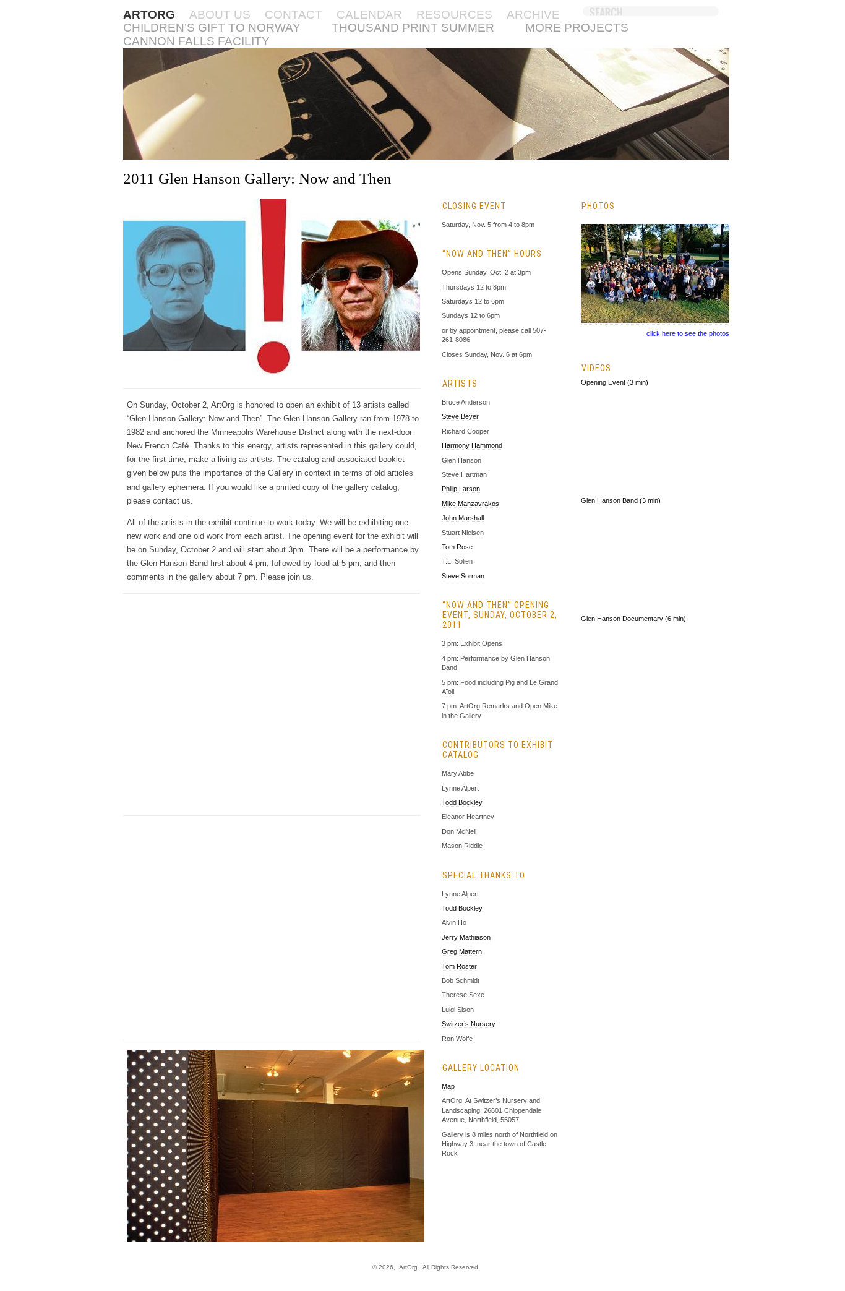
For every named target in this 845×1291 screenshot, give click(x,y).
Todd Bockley (462, 802)
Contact (293, 14)
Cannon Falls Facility (196, 41)
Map (448, 1086)
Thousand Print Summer (413, 27)
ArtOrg (408, 1267)
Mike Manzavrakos (470, 503)
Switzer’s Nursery (468, 1023)
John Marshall (463, 517)
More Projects (576, 27)
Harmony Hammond (472, 445)
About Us (220, 14)
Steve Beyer (460, 416)
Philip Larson (461, 488)
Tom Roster (459, 966)
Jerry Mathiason (466, 937)
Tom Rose (457, 547)
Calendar (369, 14)
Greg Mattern (462, 951)
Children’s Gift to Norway (212, 27)
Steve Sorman (463, 576)
